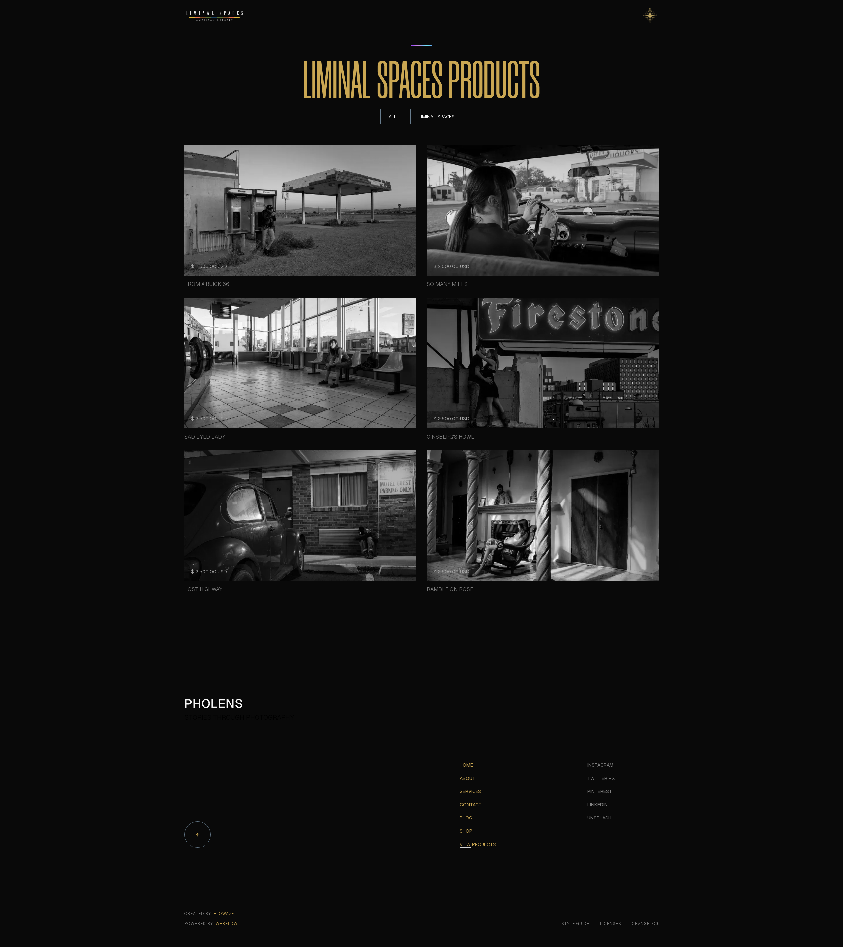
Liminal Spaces (437, 116)
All (393, 116)
